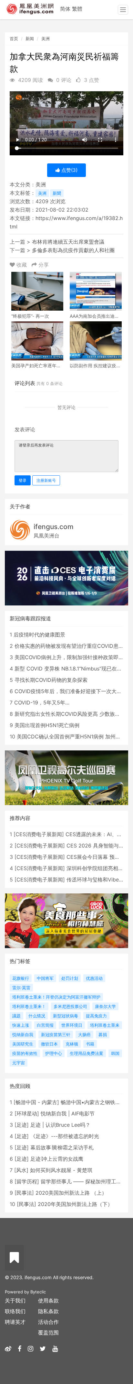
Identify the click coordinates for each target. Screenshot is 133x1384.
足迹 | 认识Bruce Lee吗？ (60, 1125)
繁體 (77, 9)
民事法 (24, 1193)
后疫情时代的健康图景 (39, 634)
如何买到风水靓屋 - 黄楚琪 (61, 1170)
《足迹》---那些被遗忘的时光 (64, 1136)
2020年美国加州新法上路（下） (75, 1204)
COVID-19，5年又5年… (41, 702)
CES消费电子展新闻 (38, 834)
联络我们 (15, 1311)
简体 (65, 9)
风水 (21, 1170)
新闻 (30, 38)
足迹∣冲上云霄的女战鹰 (56, 1159)
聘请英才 (15, 1322)
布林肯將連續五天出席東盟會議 (68, 241)
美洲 (45, 38)
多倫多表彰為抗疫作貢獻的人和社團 (73, 250)
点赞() (68, 170)
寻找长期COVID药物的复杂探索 (51, 680)
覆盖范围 (48, 1332)
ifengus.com (54, 527)
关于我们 (15, 1300)
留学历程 (26, 1181)
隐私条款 (48, 1311)
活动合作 (48, 1322)
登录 (22, 480)
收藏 (21, 264)
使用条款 (48, 1300)
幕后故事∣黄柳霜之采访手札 (62, 1147)
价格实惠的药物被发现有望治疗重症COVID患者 (69, 646)
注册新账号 (46, 480)
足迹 (21, 1125)
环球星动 (26, 1113)
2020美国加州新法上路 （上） (71, 1193)
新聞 (57, 193)
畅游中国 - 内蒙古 (36, 1102)
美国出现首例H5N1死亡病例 (47, 725)
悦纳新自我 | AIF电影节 (68, 1113)
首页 (14, 38)
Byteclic (38, 1291)
